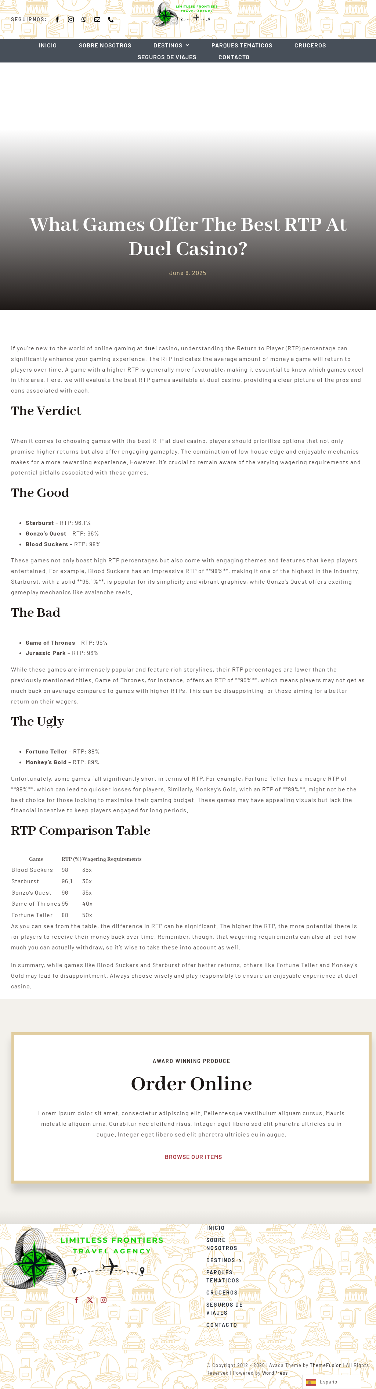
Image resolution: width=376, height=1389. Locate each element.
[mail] (97, 19)
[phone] (111, 19)
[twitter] (90, 1300)
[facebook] (57, 19)
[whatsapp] (84, 19)
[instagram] (71, 19)
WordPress (275, 1373)
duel (150, 347)
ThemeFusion (326, 1365)
